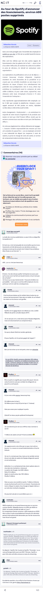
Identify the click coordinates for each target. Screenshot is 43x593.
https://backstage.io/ (23, 582)
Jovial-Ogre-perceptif (13, 231)
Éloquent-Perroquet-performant (16, 523)
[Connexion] (35, 3)
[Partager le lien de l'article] (5, 590)
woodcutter (10, 268)
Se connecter (10, 159)
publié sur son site (8, 54)
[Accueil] (5, 3)
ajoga (8, 560)
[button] (40, 3)
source (18, 395)
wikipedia (35, 349)
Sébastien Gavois (10, 44)
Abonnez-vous (21, 224)
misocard (11, 305)
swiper (8, 257)
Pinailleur (11, 374)
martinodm (9, 500)
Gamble (10, 289)
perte (15, 311)
